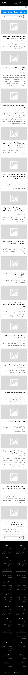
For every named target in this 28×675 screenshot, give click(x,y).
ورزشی (18, 551)
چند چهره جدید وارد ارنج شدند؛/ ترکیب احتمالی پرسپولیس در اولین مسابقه (14, 523)
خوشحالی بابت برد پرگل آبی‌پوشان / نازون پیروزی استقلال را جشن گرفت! (14, 242)
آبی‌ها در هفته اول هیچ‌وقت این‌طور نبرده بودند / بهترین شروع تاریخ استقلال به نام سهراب (14, 488)
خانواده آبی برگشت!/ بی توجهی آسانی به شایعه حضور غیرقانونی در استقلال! (14, 144)
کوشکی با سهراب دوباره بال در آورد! (16, 422)
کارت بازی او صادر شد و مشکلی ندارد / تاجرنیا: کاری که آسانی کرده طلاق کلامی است (14, 304)
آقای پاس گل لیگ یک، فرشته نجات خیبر (14, 392)
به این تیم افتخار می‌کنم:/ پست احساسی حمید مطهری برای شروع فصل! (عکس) (14, 37)
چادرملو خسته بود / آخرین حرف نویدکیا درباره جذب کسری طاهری (14, 452)
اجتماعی (24, 551)
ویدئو (2, 3)
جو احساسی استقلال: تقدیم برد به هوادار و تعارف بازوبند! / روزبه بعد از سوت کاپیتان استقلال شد (14, 210)
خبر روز (17, 2)
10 (4, 17)
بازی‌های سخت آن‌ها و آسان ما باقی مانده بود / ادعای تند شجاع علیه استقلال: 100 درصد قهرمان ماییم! (14, 176)
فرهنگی (24, 553)
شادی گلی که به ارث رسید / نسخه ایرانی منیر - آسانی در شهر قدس (14, 337)
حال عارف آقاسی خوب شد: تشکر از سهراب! (14, 365)
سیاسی (24, 549)
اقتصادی (18, 549)
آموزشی (18, 553)
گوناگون (24, 658)
